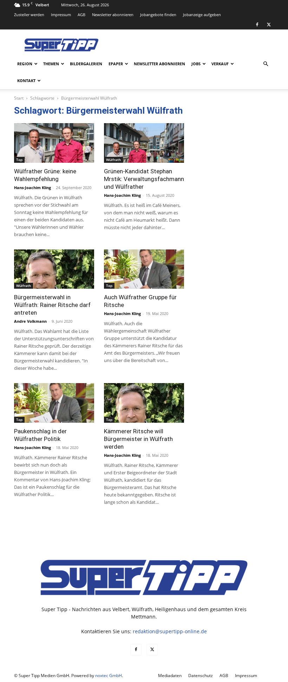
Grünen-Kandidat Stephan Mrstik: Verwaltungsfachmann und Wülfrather (144, 179)
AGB (81, 14)
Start (19, 98)
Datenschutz (200, 675)
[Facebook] (257, 24)
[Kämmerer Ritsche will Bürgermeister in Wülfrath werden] (144, 403)
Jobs (196, 63)
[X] (268, 24)
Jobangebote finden (158, 14)
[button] (265, 64)
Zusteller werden (29, 14)
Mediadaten (170, 675)
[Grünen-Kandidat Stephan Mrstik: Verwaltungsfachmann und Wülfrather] (144, 143)
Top (19, 159)
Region (24, 63)
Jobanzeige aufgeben (202, 14)
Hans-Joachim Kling (32, 187)
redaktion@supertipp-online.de (170, 631)
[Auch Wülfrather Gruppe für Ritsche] (144, 269)
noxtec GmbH (108, 675)
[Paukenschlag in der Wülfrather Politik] (54, 403)
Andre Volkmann (30, 321)
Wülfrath (113, 159)
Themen (51, 63)
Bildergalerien (86, 63)
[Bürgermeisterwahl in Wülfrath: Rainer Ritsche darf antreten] (54, 269)
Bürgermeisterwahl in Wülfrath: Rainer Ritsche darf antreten (52, 305)
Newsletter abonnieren (112, 14)
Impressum (61, 14)
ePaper (116, 63)
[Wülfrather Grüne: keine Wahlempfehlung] (54, 143)
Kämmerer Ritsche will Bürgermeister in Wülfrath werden (138, 439)
